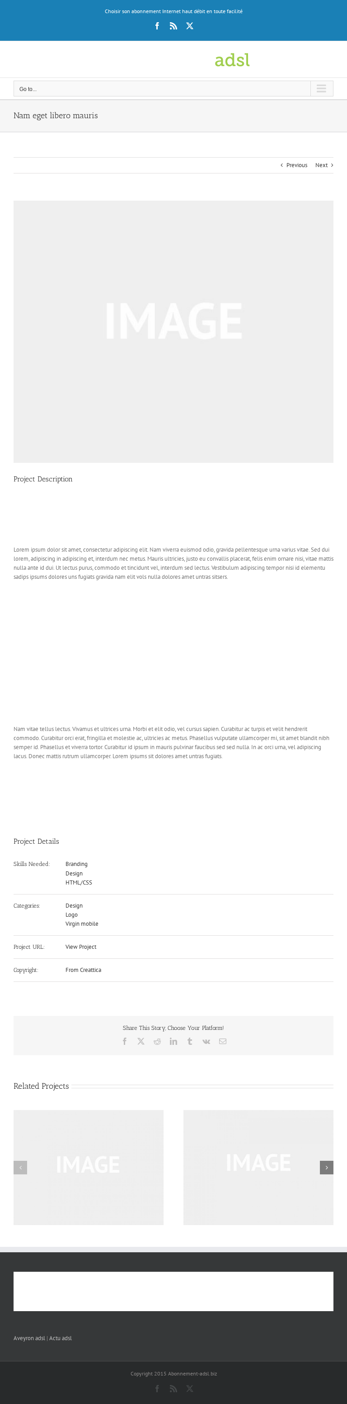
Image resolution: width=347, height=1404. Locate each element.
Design (74, 873)
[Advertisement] (178, 517)
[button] (20, 1167)
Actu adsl (60, 1338)
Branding (77, 864)
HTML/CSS (79, 882)
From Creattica (83, 970)
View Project (81, 947)
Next (321, 165)
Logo (72, 914)
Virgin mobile (82, 924)
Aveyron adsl (29, 1338)
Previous (296, 165)
